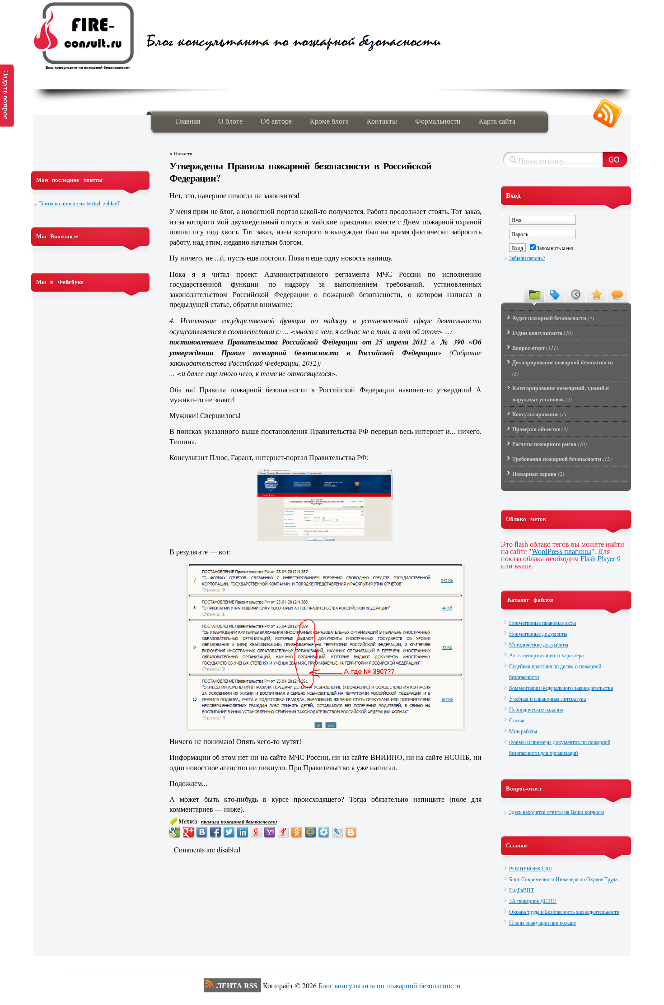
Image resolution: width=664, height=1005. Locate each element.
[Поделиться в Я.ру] (283, 832)
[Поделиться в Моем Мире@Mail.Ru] (310, 832)
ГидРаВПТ (521, 889)
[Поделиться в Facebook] (215, 832)
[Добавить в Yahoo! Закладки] (269, 832)
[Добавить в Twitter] (229, 832)
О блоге (230, 121)
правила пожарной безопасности (239, 821)
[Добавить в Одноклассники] (296, 832)
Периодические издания (536, 709)
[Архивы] (575, 294)
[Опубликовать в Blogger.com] (351, 832)
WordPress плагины (561, 551)
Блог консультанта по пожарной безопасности (389, 985)
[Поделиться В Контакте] (201, 832)
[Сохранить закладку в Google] (174, 832)
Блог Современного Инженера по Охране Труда (563, 879)
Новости (183, 153)
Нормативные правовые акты (542, 622)
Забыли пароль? (527, 257)
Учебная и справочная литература (547, 698)
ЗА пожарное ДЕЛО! (532, 900)
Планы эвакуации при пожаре (542, 922)
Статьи (516, 720)
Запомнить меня (555, 247)
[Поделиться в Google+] (188, 832)
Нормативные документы (538, 633)
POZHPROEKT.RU (530, 868)
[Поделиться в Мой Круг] (323, 832)
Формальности (438, 121)
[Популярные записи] (596, 294)
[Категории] (534, 294)
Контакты (382, 121)
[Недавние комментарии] (617, 294)
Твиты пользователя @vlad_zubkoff (79, 203)
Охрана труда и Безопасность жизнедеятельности (564, 911)
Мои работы (523, 731)
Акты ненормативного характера (546, 655)
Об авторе (276, 121)
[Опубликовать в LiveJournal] (337, 832)
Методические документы (538, 644)
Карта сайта (497, 121)
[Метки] (555, 294)
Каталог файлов (530, 600)
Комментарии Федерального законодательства (561, 687)
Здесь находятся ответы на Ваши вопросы (556, 811)
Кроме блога (329, 121)
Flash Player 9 (600, 558)
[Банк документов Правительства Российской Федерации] (325, 505)
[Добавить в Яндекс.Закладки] (256, 832)
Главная (188, 121)
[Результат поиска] (325, 647)
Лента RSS (236, 985)
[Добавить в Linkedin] (242, 832)
